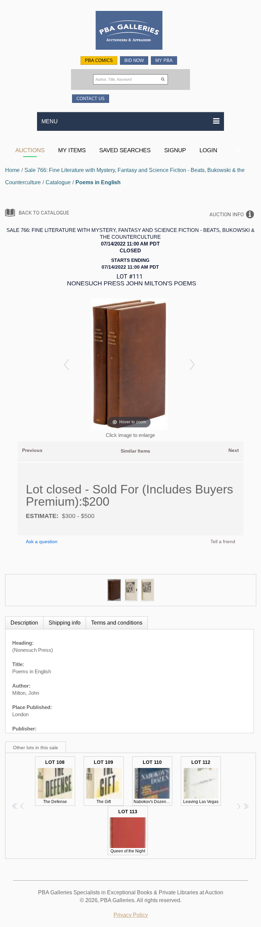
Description (24, 623)
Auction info (226, 214)
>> (246, 806)
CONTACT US (90, 98)
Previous (32, 450)
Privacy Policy (131, 915)
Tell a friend (222, 541)
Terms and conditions (116, 623)
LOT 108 (55, 781)
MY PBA (164, 60)
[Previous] (66, 364)
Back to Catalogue (44, 213)
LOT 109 (103, 781)
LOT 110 (153, 781)
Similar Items (135, 451)
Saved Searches (125, 150)
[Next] (192, 364)
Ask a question (41, 541)
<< (15, 806)
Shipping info (65, 623)
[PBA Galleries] (130, 31)
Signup (175, 150)
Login (208, 150)
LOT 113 (127, 831)
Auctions (30, 150)
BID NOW (134, 60)
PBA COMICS (99, 60)
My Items (72, 150)
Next (233, 450)
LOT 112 (201, 781)
